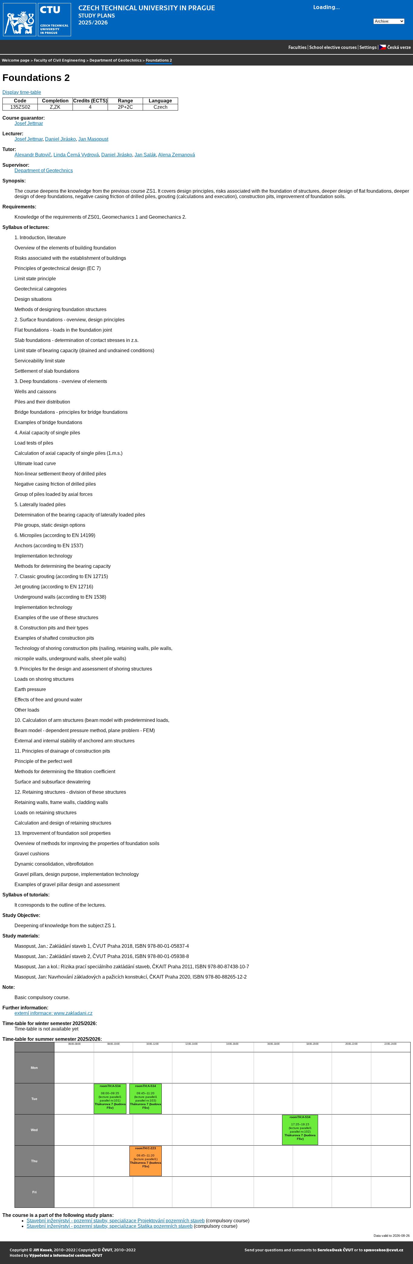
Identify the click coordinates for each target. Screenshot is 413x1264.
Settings (368, 47)
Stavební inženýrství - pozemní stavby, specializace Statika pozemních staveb (110, 1226)
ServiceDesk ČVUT (335, 1249)
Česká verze (399, 47)
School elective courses (333, 47)
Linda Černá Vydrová (76, 154)
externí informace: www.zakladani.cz (54, 1013)
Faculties (297, 47)
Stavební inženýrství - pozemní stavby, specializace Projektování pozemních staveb (116, 1220)
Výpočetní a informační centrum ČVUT (65, 1255)
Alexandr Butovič (33, 154)
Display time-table (21, 92)
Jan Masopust (93, 139)
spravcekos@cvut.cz (383, 1249)
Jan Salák (145, 154)
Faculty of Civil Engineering (59, 60)
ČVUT (107, 1249)
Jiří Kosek (42, 1249)
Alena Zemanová (176, 154)
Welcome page (16, 60)
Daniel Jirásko (60, 139)
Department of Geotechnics (115, 60)
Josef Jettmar (29, 123)
